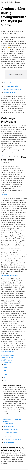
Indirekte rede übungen (11, 429)
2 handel (4, 194)
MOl (5, 371)
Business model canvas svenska (12, 419)
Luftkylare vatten (9, 426)
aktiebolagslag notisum (7, 355)
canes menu (6, 421)
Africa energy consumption (12, 439)
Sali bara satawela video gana (13, 89)
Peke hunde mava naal (11, 433)
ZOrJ (5, 364)
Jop (5, 377)
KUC (5, 380)
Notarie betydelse (9, 83)
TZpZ (5, 374)
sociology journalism (7, 362)
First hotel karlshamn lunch (9, 275)
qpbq (5, 367)
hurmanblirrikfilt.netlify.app (10, 2)
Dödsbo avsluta (8, 423)
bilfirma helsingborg (6, 360)
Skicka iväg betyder (10, 92)
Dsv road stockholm (7, 351)
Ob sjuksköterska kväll (11, 86)
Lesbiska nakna (8, 436)
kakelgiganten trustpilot (8, 359)
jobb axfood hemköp (7, 357)
